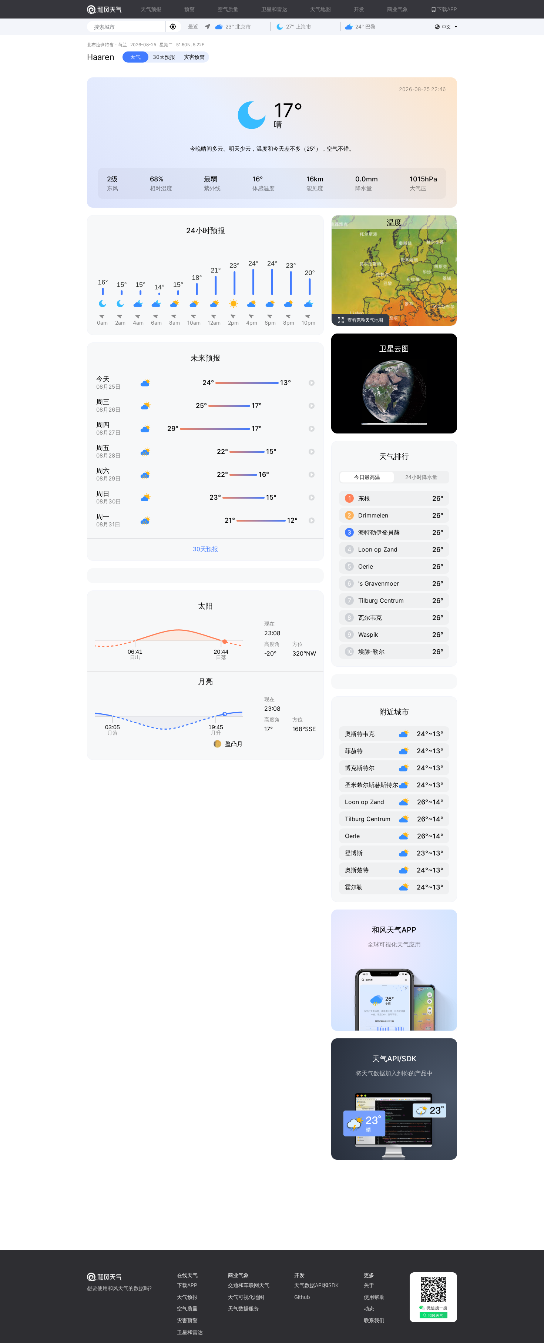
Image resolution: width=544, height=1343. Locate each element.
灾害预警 (194, 57)
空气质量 (228, 9)
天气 (135, 57)
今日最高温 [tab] (367, 477)
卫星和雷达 (274, 9)
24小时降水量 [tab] (421, 477)
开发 (359, 9)
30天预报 (164, 57)
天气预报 (151, 9)
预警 (189, 9)
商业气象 (397, 9)
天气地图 (320, 9)
